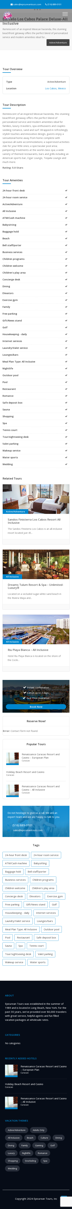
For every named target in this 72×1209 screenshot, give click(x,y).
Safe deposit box (46, 937)
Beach (30, 1137)
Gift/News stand (35, 904)
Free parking (12, 904)
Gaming (39, 1145)
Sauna (8, 945)
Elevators (35, 896)
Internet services (46, 912)
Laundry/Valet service (17, 921)
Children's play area (43, 888)
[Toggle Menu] (65, 14)
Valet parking (45, 954)
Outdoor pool (51, 929)
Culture (44, 1137)
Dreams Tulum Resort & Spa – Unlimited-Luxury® (35, 586)
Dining (58, 1137)
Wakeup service (14, 962)
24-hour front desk (16, 855)
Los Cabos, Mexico (55, 88)
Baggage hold (13, 871)
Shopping (13, 1160)
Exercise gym (55, 896)
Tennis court (36, 945)
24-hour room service (46, 855)
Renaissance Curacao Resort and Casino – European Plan (41, 756)
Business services (15, 879)
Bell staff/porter (37, 871)
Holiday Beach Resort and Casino (25, 772)
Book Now (36, 706)
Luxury (11, 1153)
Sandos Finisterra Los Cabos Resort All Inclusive (34, 521)
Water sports (38, 962)
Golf (54, 904)
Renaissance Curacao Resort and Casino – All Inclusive (41, 788)
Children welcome (15, 888)
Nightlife (26, 1153)
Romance (42, 1153)
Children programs (43, 879)
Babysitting (40, 863)
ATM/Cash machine (16, 863)
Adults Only (38, 1130)
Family (24, 1145)
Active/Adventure (16, 1130)
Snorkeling (30, 1160)
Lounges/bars (45, 921)
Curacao (26, 760)
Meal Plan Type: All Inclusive (21, 929)
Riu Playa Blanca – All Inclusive (28, 650)
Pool (7, 937)
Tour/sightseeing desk (18, 954)
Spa (20, 945)
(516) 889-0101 (54, 4)
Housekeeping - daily (17, 912)
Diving (11, 1145)
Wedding (12, 1168)
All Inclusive (14, 1137)
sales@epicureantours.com (27, 4)
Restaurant (23, 937)
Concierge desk (14, 896)
